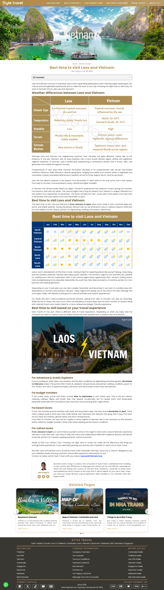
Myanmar (21, 570)
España (43, 3)
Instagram (47, 476)
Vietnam (20, 559)
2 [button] (83, 533)
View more (22, 528)
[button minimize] (129, 77)
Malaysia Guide (134, 573)
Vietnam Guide (84, 64)
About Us (154, 3)
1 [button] (81, 533)
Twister (43, 476)
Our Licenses (78, 555)
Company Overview (81, 552)
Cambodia (21, 562)
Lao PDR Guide (134, 559)
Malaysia (20, 573)
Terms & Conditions (81, 559)
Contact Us (77, 570)
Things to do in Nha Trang (119, 517)
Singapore (21, 566)
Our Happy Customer (117, 3)
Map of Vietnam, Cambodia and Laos (80, 517)
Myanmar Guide (135, 570)
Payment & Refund (81, 562)
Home (75, 64)
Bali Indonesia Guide (137, 577)
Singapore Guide (135, 566)
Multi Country (72, 3)
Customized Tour (93, 3)
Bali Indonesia (23, 577)
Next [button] (148, 511)
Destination (53, 3)
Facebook (39, 476)
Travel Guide (138, 3)
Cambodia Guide (135, 552)
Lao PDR (20, 555)
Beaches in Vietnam (27, 517)
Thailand (20, 552)
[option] (37, 510)
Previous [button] (16, 511)
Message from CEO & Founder (86, 577)
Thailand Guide (134, 555)
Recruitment (78, 566)
